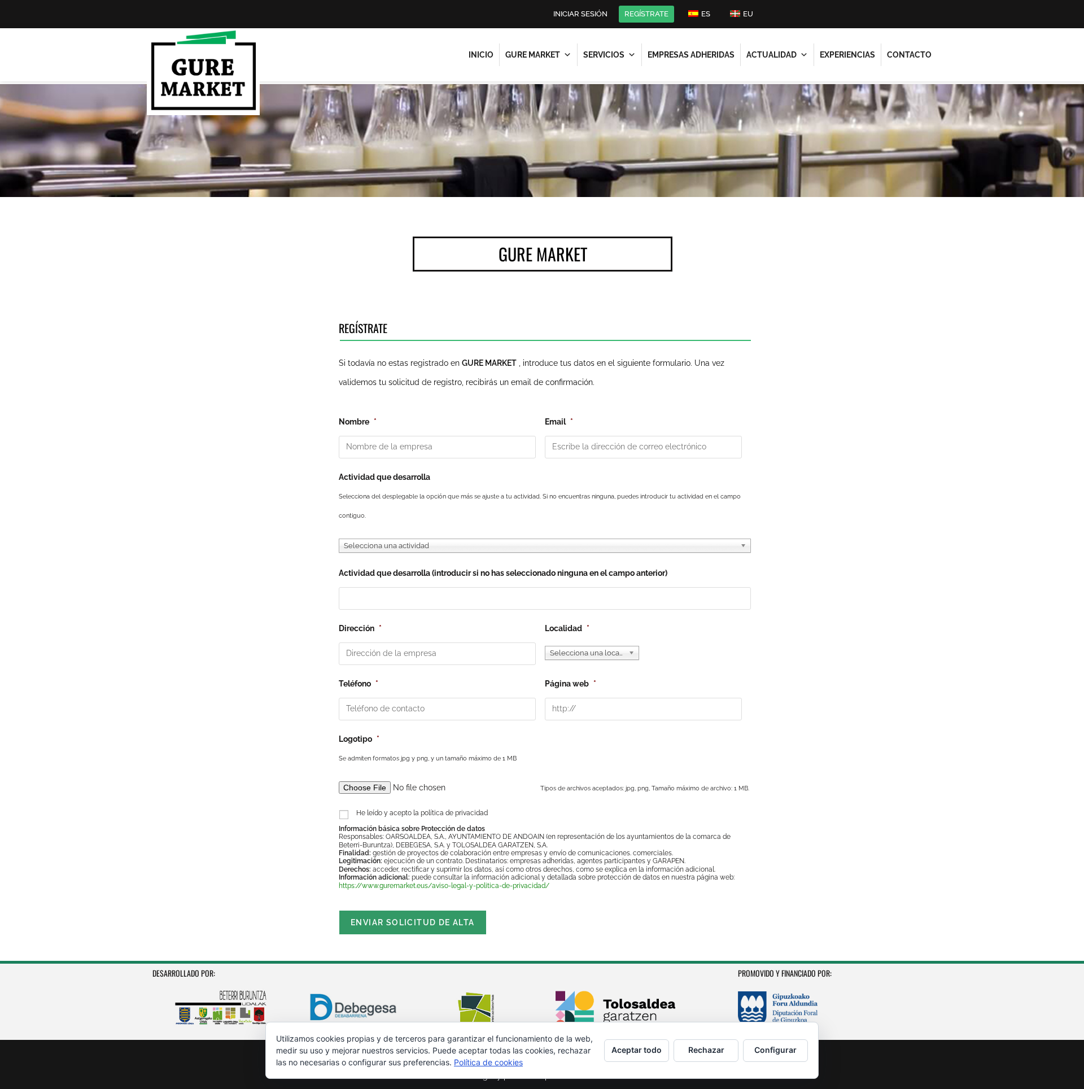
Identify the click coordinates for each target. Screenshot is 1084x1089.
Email (559, 421)
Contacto (909, 54)
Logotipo (359, 739)
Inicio (481, 54)
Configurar (775, 1050)
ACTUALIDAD (771, 54)
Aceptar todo (636, 1050)
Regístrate (646, 14)
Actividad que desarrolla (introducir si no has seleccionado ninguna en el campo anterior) (503, 573)
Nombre (358, 421)
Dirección (360, 628)
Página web (570, 683)
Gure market (532, 54)
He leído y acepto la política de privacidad (422, 812)
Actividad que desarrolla (384, 477)
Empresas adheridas (691, 54)
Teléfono (358, 683)
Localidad (567, 628)
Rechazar (706, 1050)
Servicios (603, 54)
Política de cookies (488, 1062)
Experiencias (847, 54)
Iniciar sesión (580, 14)
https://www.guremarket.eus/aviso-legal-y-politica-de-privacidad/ (444, 886)
